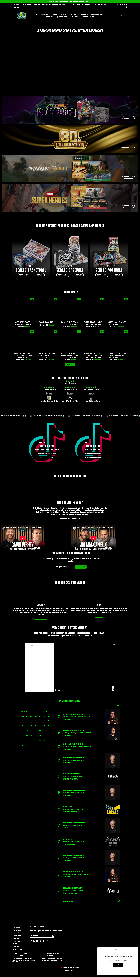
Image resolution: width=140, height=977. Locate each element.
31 (23, 746)
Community (49, 17)
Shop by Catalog (17, 5)
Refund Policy (16, 938)
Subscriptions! (56, 5)
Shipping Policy (16, 936)
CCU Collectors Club (100, 5)
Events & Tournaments (33, 5)
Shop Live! (72, 5)
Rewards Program (17, 930)
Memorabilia (84, 14)
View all (70, 365)
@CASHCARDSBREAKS (93, 457)
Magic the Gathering (42, 14)
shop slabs (62, 275)
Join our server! (41, 618)
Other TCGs (73, 14)
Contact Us (15, 7)
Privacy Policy (16, 941)
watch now (99, 616)
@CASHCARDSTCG (46, 457)
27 (36, 741)
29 (44, 741)
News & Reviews (46, 5)
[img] (70, 381)
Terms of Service (17, 933)
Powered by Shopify (70, 971)
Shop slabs (101, 275)
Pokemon (55, 14)
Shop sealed (77, 275)
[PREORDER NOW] (70, 139)
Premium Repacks (88, 17)
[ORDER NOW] (70, 110)
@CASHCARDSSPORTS (93, 454)
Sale (24, 5)
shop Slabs (23, 275)
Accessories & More (97, 14)
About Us (64, 5)
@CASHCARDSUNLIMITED (47, 454)
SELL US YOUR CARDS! (87, 5)
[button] (37, 392)
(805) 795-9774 (17, 949)
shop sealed (38, 275)
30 (49, 741)
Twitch (78, 5)
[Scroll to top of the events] (119, 901)
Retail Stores (75, 17)
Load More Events (68, 901)
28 (40, 741)
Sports (63, 14)
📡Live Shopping (62, 17)
